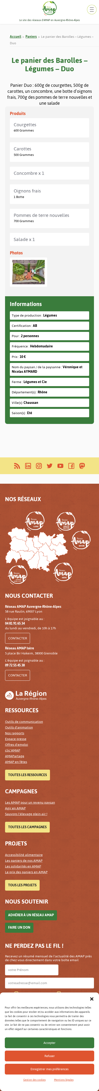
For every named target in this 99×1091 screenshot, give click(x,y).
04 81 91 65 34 (15, 623)
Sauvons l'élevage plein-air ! (26, 814)
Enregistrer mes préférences (49, 1069)
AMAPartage (14, 756)
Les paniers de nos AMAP (24, 860)
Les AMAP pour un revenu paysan (30, 802)
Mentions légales (64, 1079)
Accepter (49, 1043)
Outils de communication (24, 721)
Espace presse (15, 739)
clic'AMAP (12, 750)
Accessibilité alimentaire (24, 855)
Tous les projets (22, 885)
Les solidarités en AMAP (23, 866)
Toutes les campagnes (27, 827)
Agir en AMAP (15, 808)
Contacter (17, 638)
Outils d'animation (19, 727)
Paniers (31, 36)
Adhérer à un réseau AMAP (31, 915)
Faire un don (19, 927)
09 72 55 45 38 (15, 665)
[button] (91, 998)
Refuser (49, 1056)
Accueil (15, 36)
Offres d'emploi (16, 744)
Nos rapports (14, 733)
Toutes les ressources (27, 775)
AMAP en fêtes (16, 762)
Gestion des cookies (34, 1079)
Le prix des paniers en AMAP (26, 872)
